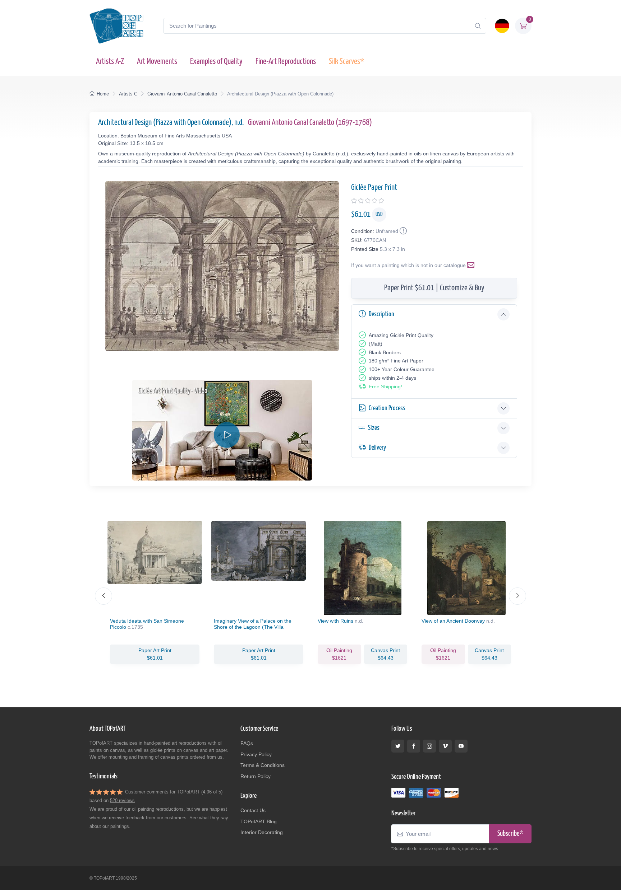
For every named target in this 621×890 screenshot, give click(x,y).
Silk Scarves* (346, 61)
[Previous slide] (103, 596)
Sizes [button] (374, 428)
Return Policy (255, 776)
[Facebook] (413, 746)
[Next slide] (517, 596)
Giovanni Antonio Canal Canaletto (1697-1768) (310, 122)
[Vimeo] (445, 746)
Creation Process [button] (387, 408)
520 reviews (122, 800)
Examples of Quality (216, 61)
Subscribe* (510, 833)
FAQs (246, 743)
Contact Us (253, 810)
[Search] (477, 26)
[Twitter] (397, 746)
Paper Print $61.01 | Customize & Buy (434, 288)
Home (103, 94)
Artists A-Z (110, 61)
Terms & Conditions (262, 765)
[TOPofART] (116, 25)
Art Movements (157, 61)
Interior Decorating (261, 832)
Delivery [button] (377, 447)
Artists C (128, 94)
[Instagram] (429, 746)
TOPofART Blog (258, 821)
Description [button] (381, 314)
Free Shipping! (385, 386)
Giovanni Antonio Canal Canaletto (182, 94)
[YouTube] (461, 746)
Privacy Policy (256, 754)
